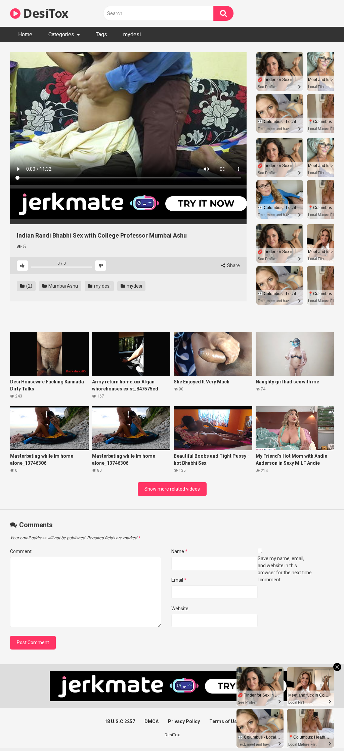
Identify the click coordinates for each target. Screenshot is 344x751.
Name (179, 551)
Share (233, 265)
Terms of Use (224, 721)
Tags (101, 34)
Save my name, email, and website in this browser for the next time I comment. (285, 569)
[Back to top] (321, 731)
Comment (21, 551)
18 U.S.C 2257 (119, 721)
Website (179, 608)
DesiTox (44, 13)
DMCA (151, 721)
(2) (28, 286)
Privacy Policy (184, 721)
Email (178, 580)
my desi (102, 286)
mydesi (132, 34)
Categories (61, 34)
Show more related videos (172, 489)
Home (25, 34)
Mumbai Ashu (62, 286)
